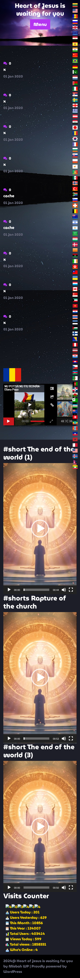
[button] (40, 528)
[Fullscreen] (71, 590)
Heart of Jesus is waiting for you (40, 9)
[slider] (36, 590)
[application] (40, 528)
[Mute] (64, 590)
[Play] (9, 590)
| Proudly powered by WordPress (35, 968)
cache (8, 196)
